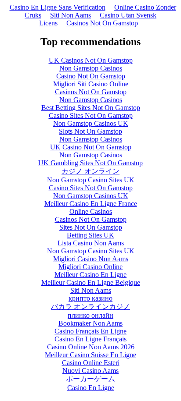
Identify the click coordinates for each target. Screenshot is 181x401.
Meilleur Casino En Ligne (90, 274)
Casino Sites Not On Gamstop (91, 115)
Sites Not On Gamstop (90, 227)
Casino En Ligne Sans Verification (57, 7)
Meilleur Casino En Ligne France (90, 203)
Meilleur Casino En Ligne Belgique (90, 282)
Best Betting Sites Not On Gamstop (90, 107)
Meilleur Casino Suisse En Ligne (90, 354)
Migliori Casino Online (90, 266)
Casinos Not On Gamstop (102, 23)
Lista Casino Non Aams (91, 243)
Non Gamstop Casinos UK (90, 123)
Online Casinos (90, 211)
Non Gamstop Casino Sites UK (90, 180)
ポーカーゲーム (90, 379)
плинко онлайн (90, 315)
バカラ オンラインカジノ (90, 306)
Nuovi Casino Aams (90, 370)
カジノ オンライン (90, 171)
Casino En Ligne (90, 387)
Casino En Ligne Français (90, 339)
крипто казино (90, 298)
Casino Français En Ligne (90, 331)
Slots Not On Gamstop (90, 131)
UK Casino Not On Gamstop (90, 147)
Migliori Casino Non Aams (90, 259)
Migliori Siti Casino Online (90, 84)
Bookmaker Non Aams (90, 323)
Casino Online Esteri (90, 362)
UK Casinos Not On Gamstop (91, 60)
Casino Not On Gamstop (90, 76)
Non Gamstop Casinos (90, 68)
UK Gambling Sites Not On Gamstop (90, 163)
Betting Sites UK (90, 235)
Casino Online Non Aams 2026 (90, 347)
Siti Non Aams (70, 15)
